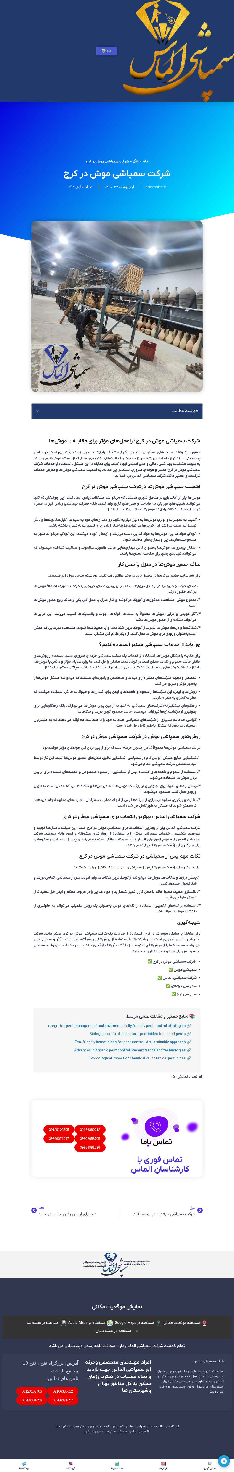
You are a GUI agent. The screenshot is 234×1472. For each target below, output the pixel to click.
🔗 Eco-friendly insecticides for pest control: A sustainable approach (133, 1042)
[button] (37, 411)
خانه (145, 161)
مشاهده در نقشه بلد (43, 1323)
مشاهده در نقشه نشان (113, 1331)
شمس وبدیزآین (95, 1431)
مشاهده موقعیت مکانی (182, 1323)
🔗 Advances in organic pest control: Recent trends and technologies (132, 1050)
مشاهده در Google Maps (134, 1323)
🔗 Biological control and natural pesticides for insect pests (140, 1034)
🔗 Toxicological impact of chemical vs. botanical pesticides (140, 1058)
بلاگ (136, 161)
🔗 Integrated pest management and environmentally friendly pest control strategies (119, 1026)
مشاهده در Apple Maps (86, 1323)
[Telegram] (224, 1461)
